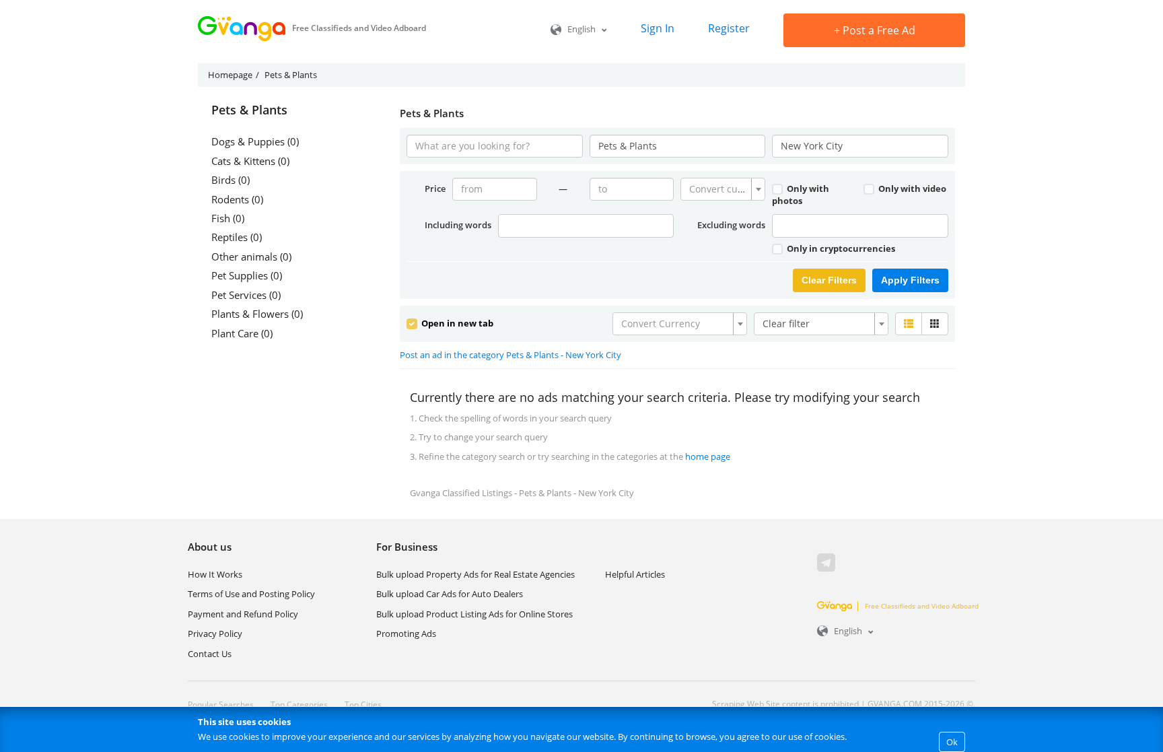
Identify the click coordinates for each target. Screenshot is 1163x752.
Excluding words (731, 225)
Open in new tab (456, 323)
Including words (458, 225)
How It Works (215, 574)
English (581, 29)
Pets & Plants (249, 110)
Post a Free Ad (874, 30)
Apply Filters (910, 280)
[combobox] (722, 189)
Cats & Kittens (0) (250, 161)
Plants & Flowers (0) (257, 313)
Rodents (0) (237, 199)
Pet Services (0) (246, 295)
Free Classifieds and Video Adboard (922, 606)
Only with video (911, 188)
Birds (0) (230, 179)
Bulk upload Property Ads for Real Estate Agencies (475, 574)
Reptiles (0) (236, 237)
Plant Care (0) (242, 333)
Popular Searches (221, 704)
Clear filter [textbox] (786, 323)
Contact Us (210, 654)
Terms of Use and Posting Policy (251, 594)
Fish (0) (227, 218)
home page (707, 456)
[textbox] (718, 189)
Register (729, 28)
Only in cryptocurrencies (840, 248)
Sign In (657, 28)
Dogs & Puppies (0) (255, 141)
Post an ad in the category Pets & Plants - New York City (510, 355)
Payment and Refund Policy (243, 614)
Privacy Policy (215, 633)
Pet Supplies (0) (246, 275)
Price (435, 188)
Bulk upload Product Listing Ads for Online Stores (474, 614)
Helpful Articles (635, 574)
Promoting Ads (406, 633)
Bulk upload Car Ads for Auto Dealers (449, 594)
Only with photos (800, 194)
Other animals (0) (251, 256)
